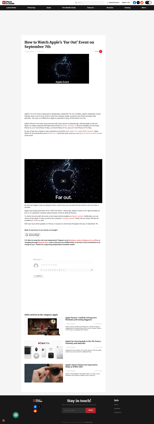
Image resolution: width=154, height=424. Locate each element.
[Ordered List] (50, 270)
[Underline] (46, 270)
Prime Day (31, 8)
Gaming (127, 8)
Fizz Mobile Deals (69, 8)
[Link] (59, 270)
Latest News (11, 8)
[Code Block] (57, 270)
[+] (64, 270)
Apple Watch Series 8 (85, 131)
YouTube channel (68, 218)
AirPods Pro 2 (52, 133)
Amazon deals (114, 2)
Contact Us (117, 412)
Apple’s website (77, 216)
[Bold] (41, 270)
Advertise (117, 408)
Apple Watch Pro (71, 131)
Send (91, 410)
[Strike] (48, 270)
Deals (49, 8)
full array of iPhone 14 (68, 126)
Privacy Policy (89, 422)
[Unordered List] (53, 270)
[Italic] (44, 270)
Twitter (35, 220)
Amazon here (43, 242)
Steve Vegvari (30, 51)
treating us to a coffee (90, 240)
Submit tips (126, 2)
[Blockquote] (55, 270)
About (116, 404)
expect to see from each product (90, 133)
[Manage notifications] (3, 420)
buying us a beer (75, 240)
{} (61, 270)
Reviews (110, 8)
